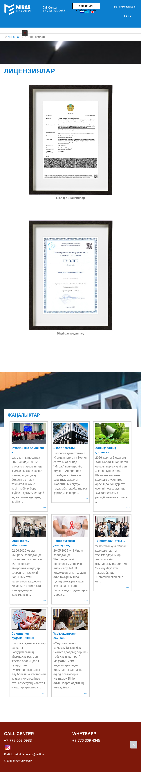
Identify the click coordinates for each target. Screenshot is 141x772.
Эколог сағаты (64, 447)
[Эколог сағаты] (70, 433)
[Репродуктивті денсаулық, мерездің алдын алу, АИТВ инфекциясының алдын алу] (70, 526)
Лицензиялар (29, 71)
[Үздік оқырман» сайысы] (70, 619)
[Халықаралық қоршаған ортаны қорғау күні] (112, 433)
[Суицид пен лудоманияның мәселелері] (29, 619)
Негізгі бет (14, 36)
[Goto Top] (133, 745)
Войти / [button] (118, 7)
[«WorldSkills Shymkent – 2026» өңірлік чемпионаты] (29, 433)
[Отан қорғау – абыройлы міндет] (29, 526)
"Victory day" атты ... (110, 540)
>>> (44, 507)
